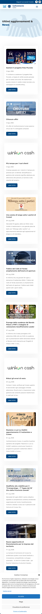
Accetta (21, 596)
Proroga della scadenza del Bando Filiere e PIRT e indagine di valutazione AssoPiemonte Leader (20, 325)
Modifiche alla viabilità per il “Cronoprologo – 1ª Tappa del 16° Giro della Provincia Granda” (19, 488)
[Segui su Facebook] (36, 2)
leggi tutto (12, 89)
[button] (39, 575)
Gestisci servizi (7, 591)
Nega (21, 602)
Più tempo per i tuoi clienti (17, 163)
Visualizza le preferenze (21, 607)
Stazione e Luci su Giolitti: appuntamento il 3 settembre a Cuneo (19, 432)
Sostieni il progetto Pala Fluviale (19, 68)
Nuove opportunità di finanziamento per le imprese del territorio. (20, 544)
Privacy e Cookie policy (20, 611)
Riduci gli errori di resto (16, 378)
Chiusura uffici (12, 119)
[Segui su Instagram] (39, 2)
